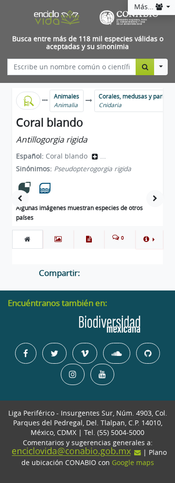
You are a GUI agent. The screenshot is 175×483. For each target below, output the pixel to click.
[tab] (27, 239)
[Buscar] (145, 67)
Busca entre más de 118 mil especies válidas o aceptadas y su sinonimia (87, 43)
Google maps (133, 462)
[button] (149, 239)
